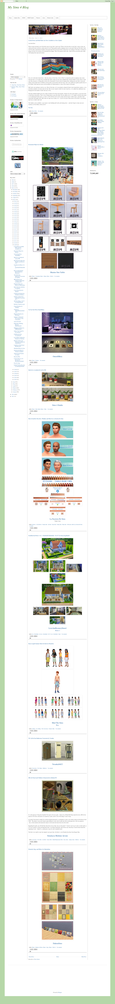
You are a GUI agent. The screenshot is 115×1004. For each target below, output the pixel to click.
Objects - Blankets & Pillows (37, 947)
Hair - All (47, 524)
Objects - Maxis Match (36, 409)
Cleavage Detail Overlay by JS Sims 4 (101, 94)
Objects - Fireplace (35, 360)
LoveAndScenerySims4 (57, 628)
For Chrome (13, 96)
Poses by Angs (17, 363)
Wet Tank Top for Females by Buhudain (101, 86)
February (15, 390)
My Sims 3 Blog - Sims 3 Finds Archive (17, 87)
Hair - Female (56, 524)
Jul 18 (15, 227)
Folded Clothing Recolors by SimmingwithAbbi (19, 365)
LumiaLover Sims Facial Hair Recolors (19, 345)
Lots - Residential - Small (55, 634)
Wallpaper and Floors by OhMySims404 (19, 328)
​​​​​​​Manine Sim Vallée (57, 272)
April (14, 386)
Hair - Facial (51, 524)
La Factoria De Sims (57, 519)
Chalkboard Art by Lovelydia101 (18, 335)
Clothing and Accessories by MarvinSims (101, 55)
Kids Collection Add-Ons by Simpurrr (19, 287)
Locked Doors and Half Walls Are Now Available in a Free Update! (45, 40)
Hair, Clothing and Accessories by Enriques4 (101, 78)
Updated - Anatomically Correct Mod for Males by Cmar (101, 37)
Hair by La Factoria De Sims (77, 524)
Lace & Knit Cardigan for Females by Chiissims (19, 338)
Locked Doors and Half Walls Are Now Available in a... (19, 248)
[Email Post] (30, 115)
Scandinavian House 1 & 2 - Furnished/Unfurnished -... (19, 266)
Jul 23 (15, 217)
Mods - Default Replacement (55, 839)
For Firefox (13, 94)
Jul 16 (15, 231)
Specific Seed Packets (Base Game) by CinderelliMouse (101, 46)
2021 (13, 180)
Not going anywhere (95, 51)
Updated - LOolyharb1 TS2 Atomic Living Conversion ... (18, 318)
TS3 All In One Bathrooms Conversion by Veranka (41, 738)
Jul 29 (15, 205)
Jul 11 (15, 241)
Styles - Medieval (75, 839)
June (14, 382)
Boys (57, 725)
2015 (13, 188)
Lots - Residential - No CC (46, 634)
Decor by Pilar (17, 356)
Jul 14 (15, 235)
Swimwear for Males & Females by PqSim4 (18, 351)
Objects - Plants (43, 409)
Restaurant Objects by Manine (35, 144)
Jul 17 (15, 229)
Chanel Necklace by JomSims (18, 307)
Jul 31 (15, 201)
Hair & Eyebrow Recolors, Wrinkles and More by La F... (19, 262)
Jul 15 (15, 233)
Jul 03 (15, 377)
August (14, 197)
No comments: (40, 111)
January (15, 392)
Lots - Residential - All (36, 634)
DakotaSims (57, 943)
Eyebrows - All (34, 524)
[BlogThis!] (32, 113)
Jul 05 (15, 375)
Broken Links (50, 18)
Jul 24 (15, 215)
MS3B (23, 18)
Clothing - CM (40, 728)
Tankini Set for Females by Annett (19, 354)
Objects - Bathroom (43, 768)
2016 (13, 186)
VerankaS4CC (57, 764)
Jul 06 (15, 373)
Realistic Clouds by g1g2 (19, 304)
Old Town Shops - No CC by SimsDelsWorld (19, 301)
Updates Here (17, 18)
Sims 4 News (34, 111)
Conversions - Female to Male (48, 728)
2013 (13, 396)
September (15, 195)
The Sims (30, 107)
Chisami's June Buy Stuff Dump (101, 69)
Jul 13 (15, 237)
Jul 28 (15, 207)
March (14, 388)
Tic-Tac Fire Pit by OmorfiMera (36, 309)
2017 (13, 184)
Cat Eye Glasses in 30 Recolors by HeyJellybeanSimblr (19, 360)
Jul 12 (15, 239)
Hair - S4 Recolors (68, 524)
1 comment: (31, 526)
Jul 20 (15, 223)
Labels (57, 18)
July (14, 199)
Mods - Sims (63, 839)
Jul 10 (15, 242)
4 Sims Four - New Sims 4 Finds (18, 85)
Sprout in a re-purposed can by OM (37, 370)
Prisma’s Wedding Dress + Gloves (101, 147)
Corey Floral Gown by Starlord (18, 291)
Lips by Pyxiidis (17, 321)
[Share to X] (33, 113)
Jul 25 (15, 213)
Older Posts (83, 956)
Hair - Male (62, 524)
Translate (20, 79)
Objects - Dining (43, 276)
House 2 (57, 630)
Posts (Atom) (37, 959)
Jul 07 (15, 371)
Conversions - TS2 (35, 839)
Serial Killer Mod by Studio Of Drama (101, 121)
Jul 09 (15, 244)
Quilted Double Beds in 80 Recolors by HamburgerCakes (101, 140)
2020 (13, 182)
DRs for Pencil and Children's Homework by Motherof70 (42, 778)
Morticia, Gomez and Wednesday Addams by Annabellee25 (19, 342)
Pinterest (38, 18)
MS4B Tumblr (30, 18)
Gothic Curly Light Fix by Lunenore (19, 331)
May (14, 384)
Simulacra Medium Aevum (57, 835)
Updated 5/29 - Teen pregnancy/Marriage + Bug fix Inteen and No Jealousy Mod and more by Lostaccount (98, 131)
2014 (13, 394)
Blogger (60, 992)
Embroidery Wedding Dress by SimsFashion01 (18, 325)
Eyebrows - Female (41, 524)
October (15, 193)
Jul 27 (15, 209)
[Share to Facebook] (35, 113)
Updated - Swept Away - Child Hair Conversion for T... (19, 298)
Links (43, 18)
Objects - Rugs (46, 947)
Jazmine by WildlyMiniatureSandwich (19, 311)
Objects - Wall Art (50, 276)
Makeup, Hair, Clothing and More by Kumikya (101, 63)
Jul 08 (15, 369)
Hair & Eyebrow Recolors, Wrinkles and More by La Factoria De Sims (45, 418)
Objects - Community (36, 276)
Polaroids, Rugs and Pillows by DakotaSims (39, 849)
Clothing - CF (34, 728)
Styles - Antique (69, 839)
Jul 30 (15, 203)
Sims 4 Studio (57, 405)
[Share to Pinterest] (36, 113)
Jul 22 (15, 219)
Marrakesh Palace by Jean (19, 348)
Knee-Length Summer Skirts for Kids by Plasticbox (41, 643)
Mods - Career (46, 839)
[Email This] (30, 113)
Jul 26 (15, 211)
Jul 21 (15, 221)
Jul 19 (15, 225)
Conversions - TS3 (35, 768)
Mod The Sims (57, 722)
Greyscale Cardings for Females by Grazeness (100, 29)
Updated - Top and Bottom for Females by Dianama (101, 162)
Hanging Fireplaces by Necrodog (18, 314)
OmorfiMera (57, 356)
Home (10, 18)
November (15, 191)
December (15, 189)
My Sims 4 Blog (18, 7)
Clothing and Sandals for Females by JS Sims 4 (19, 294)
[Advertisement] (57, 131)
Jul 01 (15, 379)
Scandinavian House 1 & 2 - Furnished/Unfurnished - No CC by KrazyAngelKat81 (49, 535)
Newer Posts (31, 956)
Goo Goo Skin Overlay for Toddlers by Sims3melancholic (101, 115)
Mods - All (41, 839)
